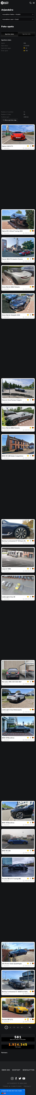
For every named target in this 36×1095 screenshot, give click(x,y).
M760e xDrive (10, 738)
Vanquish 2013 (15, 315)
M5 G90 (8, 851)
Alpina (4, 231)
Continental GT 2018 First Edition (18, 992)
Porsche (4, 879)
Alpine (4, 146)
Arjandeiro (7, 148)
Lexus (4, 569)
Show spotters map (10, 120)
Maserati (4, 400)
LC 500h (8, 569)
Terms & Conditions (12, 1086)
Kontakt (16, 1070)
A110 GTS (9, 146)
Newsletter (28, 1070)
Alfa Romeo (5, 964)
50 (29, 1027)
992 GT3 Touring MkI (14, 879)
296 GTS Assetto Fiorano (15, 259)
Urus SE (12, 597)
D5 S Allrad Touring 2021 (14, 231)
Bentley (4, 541)
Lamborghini (6, 597)
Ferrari (4, 259)
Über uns (6, 1070)
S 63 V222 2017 (16, 682)
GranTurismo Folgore (15, 400)
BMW (3, 456)
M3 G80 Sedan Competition (14, 456)
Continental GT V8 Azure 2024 (17, 541)
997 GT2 (10, 1019)
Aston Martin (6, 287)
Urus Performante (16, 710)
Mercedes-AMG (7, 682)
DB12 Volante (15, 287)
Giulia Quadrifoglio (16, 964)
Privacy (27, 1086)
